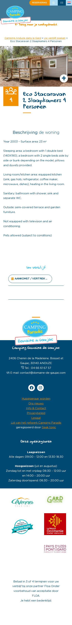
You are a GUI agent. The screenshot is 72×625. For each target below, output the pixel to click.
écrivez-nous (62, 3)
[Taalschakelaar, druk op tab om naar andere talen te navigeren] (69, 3)
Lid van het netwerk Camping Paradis (36, 422)
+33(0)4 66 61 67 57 (54, 3)
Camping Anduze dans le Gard (23, 38)
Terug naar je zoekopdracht (37, 25)
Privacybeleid (36, 413)
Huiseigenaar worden (36, 398)
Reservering (39, 3)
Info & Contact (36, 408)
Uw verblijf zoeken (55, 38)
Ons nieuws (36, 403)
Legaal (36, 418)
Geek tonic (49, 427)
